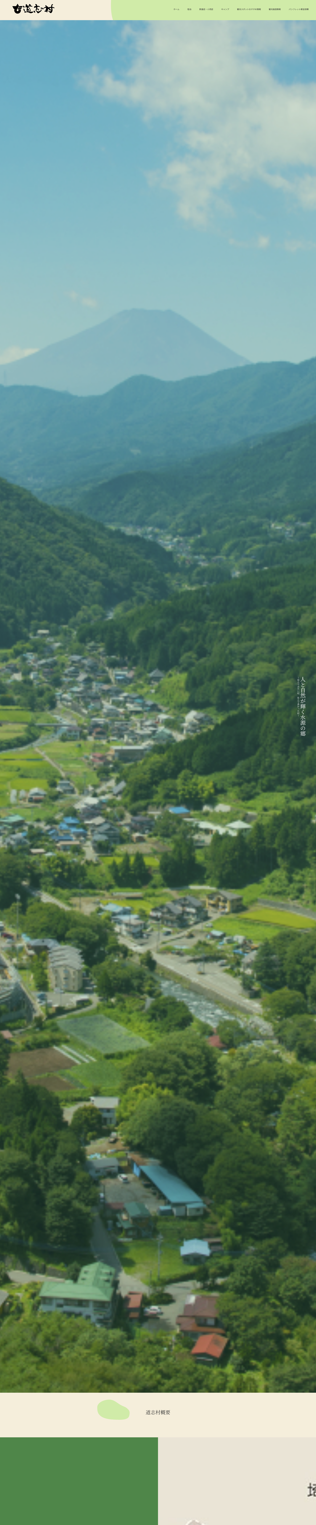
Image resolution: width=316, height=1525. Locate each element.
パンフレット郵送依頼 (299, 9)
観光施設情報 (275, 9)
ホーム (176, 9)
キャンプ (225, 9)
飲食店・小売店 (206, 9)
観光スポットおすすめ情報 (249, 9)
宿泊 (189, 9)
